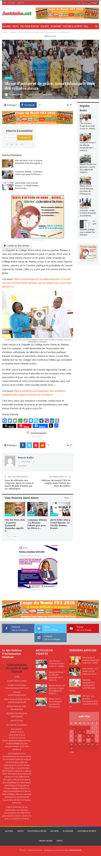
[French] (86, 3)
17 (71, 740)
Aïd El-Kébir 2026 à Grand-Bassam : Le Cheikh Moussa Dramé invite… (27, 185)
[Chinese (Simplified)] (81, 3)
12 (80, 736)
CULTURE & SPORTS (72, 26)
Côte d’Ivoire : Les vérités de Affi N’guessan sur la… (90, 671)
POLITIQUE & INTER (29, 26)
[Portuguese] (91, 3)
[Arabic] (79, 3)
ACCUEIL (6, 26)
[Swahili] (98, 3)
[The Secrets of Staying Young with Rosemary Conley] (75, 660)
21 (88, 740)
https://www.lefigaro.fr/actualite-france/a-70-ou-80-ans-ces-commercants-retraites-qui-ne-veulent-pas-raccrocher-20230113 (37, 283)
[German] (88, 3)
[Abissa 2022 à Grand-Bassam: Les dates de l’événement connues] (85, 181)
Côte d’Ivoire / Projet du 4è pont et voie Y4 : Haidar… (88, 126)
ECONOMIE (56, 26)
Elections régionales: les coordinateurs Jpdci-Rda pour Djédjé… (82, 685)
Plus (86, 26)
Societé (4, 3)
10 (71, 736)
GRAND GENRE (45, 841)
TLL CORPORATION (73, 850)
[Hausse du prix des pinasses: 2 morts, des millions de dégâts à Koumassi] (85, 159)
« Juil (71, 752)
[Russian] (93, 3)
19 (80, 740)
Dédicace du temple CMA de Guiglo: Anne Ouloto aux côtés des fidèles (55, 483)
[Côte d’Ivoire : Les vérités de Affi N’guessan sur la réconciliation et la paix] (75, 672)
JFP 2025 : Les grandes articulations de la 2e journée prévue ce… (83, 701)
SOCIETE (45, 26)
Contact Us (20, 3)
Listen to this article (18, 245)
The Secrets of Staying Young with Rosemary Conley (90, 660)
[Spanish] (95, 3)
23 (97, 740)
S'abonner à (25, 138)
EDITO (16, 26)
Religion (8, 78)
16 (97, 736)
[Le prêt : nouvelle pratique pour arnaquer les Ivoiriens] (85, 224)
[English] (83, 3)
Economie (12, 3)
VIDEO (59, 841)
